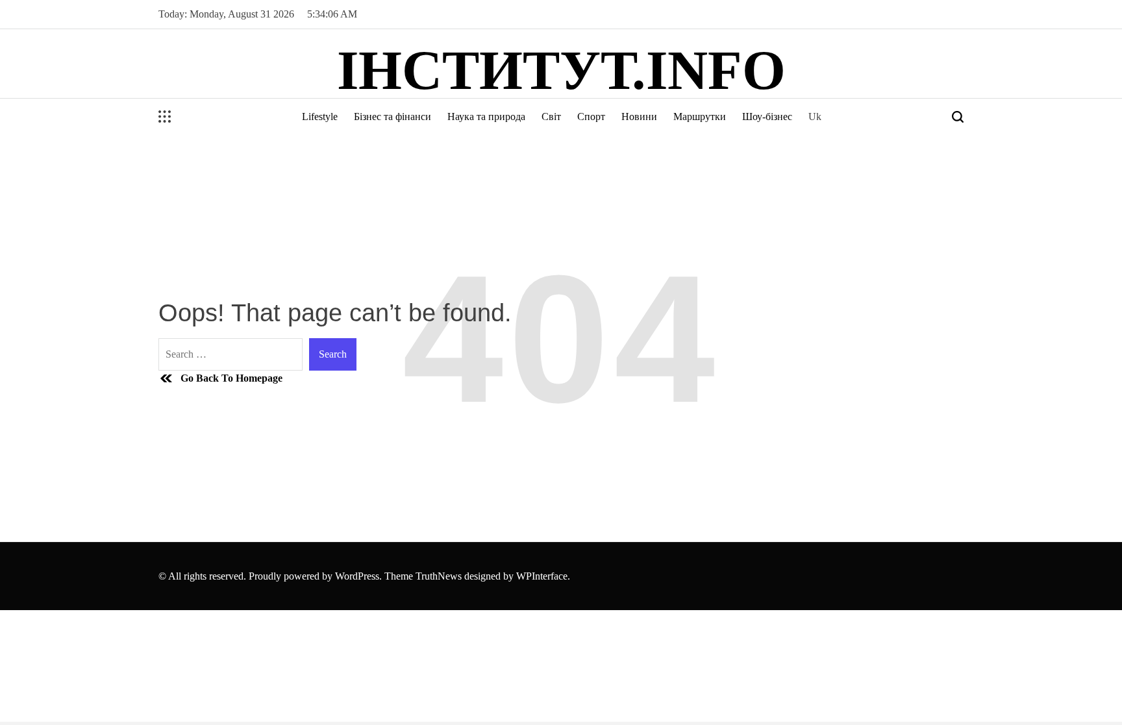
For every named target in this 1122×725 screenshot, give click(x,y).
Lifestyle (320, 116)
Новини (639, 116)
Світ (551, 116)
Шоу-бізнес (767, 116)
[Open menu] (164, 116)
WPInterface (541, 576)
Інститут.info (561, 70)
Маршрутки (699, 116)
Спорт (591, 116)
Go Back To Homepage (231, 378)
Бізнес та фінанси (392, 116)
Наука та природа (486, 116)
